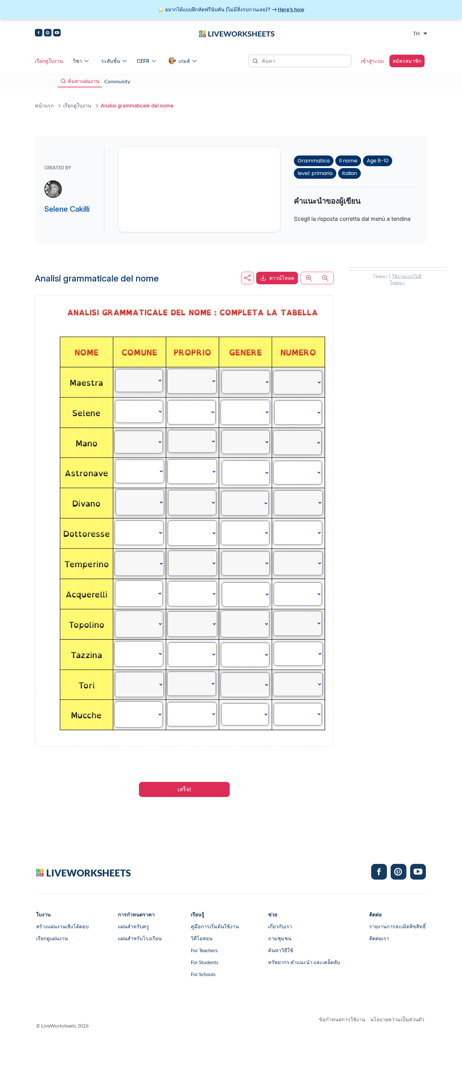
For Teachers (204, 950)
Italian (349, 173)
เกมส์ (184, 61)
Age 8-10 (377, 160)
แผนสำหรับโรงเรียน (140, 938)
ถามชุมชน (279, 938)
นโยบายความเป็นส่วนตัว (397, 1019)
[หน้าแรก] (236, 33)
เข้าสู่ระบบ (372, 61)
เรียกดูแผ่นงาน (52, 938)
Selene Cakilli (67, 209)
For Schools (203, 974)
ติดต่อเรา (379, 938)
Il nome (348, 160)
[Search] (255, 60)
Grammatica (314, 160)
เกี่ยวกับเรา (280, 926)
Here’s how (291, 9)
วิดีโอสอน (201, 938)
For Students (204, 962)
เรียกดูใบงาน (49, 61)
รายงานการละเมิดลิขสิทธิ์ (397, 926)
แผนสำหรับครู (133, 926)
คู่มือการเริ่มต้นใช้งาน (215, 926)
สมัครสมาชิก (407, 61)
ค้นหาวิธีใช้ (280, 950)
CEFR (143, 61)
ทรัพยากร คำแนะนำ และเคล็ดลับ (304, 962)
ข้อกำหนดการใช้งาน (342, 1019)
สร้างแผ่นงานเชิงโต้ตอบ (62, 926)
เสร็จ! (184, 789)
